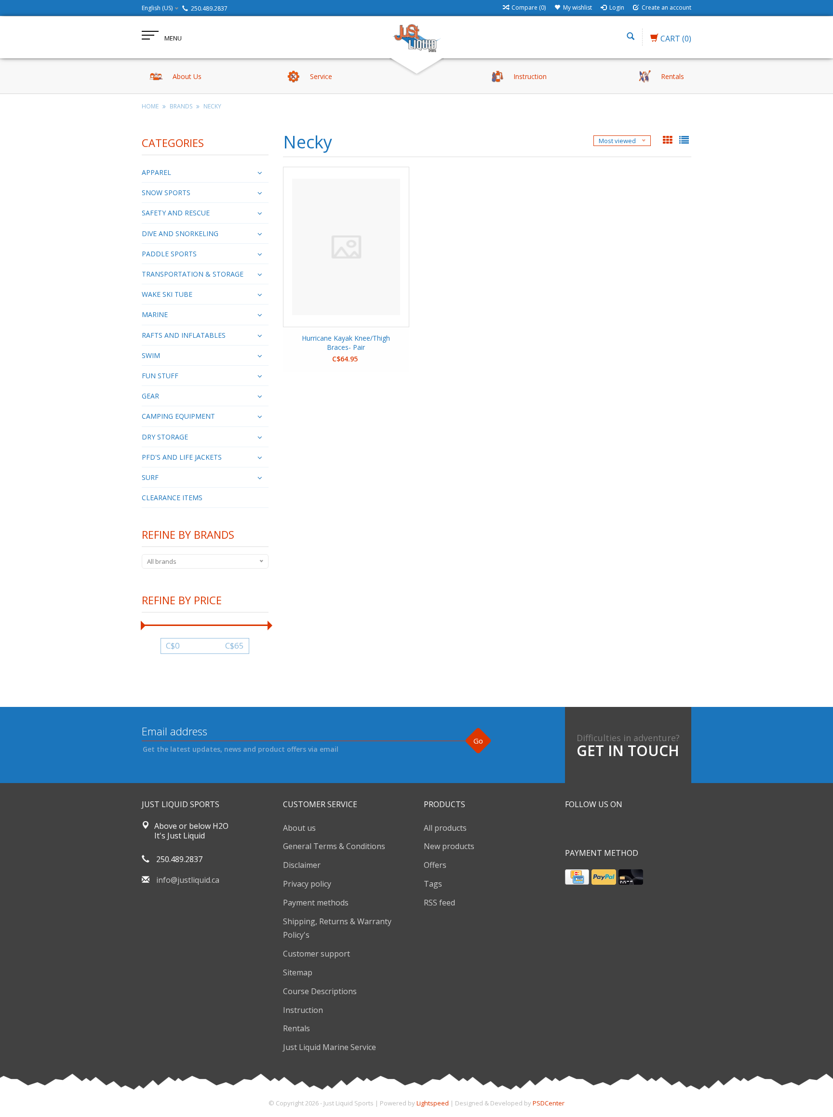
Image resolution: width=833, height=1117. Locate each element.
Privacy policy (307, 883)
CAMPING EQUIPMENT (178, 416)
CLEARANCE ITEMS (172, 497)
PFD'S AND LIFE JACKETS (182, 457)
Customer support (316, 953)
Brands (181, 106)
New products (449, 846)
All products (445, 828)
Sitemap (297, 972)
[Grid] (668, 140)
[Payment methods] (577, 877)
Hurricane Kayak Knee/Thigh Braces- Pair (346, 342)
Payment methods (316, 902)
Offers (435, 865)
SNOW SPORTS (166, 192)
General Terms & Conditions (334, 846)
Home (150, 106)
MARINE (155, 314)
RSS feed (439, 902)
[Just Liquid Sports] (416, 37)
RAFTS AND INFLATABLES (184, 335)
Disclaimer (302, 865)
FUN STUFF (160, 375)
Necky (212, 106)
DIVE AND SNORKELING (180, 233)
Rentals (296, 1028)
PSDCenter (548, 1103)
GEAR (150, 395)
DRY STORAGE (165, 436)
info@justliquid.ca (187, 880)
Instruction (303, 1010)
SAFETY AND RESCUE (176, 212)
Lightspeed (432, 1103)
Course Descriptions (320, 991)
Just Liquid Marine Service (329, 1047)
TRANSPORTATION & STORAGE (192, 274)
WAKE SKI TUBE (167, 294)
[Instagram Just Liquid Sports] (624, 829)
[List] (684, 140)
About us (299, 828)
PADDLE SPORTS (169, 253)
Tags (433, 883)
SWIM (151, 355)
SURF (150, 477)
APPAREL (156, 172)
